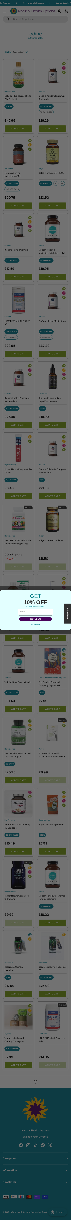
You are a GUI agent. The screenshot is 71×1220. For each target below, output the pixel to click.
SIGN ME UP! (35, 619)
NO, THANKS (35, 624)
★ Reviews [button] (67, 613)
